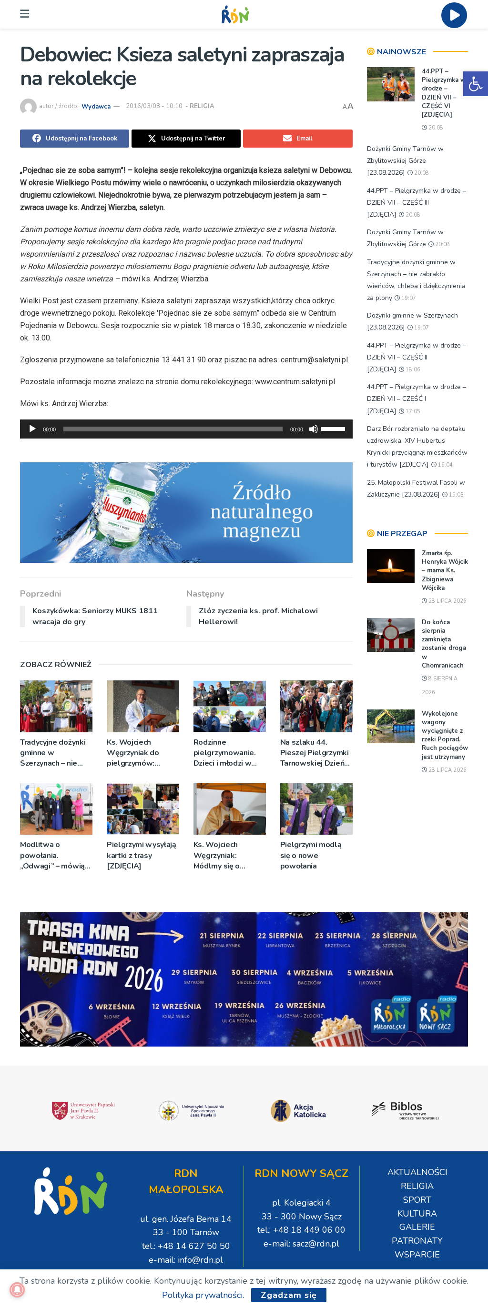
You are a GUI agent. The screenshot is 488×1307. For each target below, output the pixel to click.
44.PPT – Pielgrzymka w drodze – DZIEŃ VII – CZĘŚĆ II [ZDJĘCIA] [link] (416, 357)
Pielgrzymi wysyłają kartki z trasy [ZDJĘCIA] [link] (141, 855)
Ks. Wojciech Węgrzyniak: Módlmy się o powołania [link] (216, 855)
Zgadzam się (289, 1295)
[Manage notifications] (17, 1289)
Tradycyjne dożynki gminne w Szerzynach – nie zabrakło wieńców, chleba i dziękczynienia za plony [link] (52, 753)
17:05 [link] (412, 411)
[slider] (334, 428)
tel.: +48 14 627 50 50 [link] (186, 1246)
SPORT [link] (417, 1200)
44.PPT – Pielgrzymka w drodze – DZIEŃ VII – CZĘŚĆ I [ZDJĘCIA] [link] (416, 398)
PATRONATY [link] (417, 1241)
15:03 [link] (455, 495)
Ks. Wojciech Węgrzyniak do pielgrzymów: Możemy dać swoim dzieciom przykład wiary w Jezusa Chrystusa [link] (141, 753)
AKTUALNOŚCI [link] (417, 1172)
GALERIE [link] (417, 1227)
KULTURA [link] (417, 1213)
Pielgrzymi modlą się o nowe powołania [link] (311, 855)
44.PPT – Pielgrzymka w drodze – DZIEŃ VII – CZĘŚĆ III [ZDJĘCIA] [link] (416, 202)
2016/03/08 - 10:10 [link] (154, 106)
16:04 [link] (445, 465)
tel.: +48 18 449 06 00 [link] (301, 1230)
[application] (186, 429)
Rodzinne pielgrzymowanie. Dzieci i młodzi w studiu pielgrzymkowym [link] (224, 753)
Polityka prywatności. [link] (203, 1295)
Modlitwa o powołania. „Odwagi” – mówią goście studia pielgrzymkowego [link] (52, 855)
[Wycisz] (313, 429)
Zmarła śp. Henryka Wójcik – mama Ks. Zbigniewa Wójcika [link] (445, 570)
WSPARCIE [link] (417, 1254)
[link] (475, 83)
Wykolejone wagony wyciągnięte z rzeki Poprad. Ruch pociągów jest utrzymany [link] (445, 735)
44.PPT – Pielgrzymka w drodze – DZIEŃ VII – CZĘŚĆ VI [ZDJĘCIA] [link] (444, 93)
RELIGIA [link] (202, 106)
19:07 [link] (408, 298)
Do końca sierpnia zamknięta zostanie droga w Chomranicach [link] (444, 644)
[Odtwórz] (32, 429)
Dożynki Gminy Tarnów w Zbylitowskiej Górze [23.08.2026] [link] (405, 160)
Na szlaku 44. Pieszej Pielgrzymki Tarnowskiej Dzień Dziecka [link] (314, 753)
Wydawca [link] (96, 106)
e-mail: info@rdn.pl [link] (186, 1260)
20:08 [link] (435, 127)
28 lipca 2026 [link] (447, 601)
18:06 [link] (412, 369)
